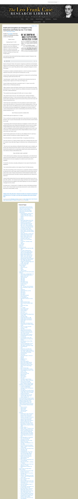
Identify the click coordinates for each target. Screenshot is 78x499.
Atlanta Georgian (23, 408)
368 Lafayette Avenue (24, 281)
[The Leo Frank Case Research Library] (39, 11)
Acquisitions (23, 285)
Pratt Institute (23, 389)
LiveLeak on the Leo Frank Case (26, 455)
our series (10, 33)
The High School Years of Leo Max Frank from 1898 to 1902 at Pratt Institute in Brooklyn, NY (26, 395)
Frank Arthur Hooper (24, 316)
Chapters (22, 216)
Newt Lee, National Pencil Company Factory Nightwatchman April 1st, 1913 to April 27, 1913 (27, 370)
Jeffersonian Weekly (24, 410)
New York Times (23, 411)
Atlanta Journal (23, 409)
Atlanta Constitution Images (25, 301)
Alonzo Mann (23, 294)
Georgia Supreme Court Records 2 (26, 319)
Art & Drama (21, 219)
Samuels (22, 269)
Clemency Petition (24, 310)
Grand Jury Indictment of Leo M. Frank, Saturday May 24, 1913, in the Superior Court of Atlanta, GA (27, 482)
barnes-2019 (21, 244)
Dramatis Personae (22, 247)
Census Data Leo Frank (24, 308)
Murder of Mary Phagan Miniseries (26, 362)
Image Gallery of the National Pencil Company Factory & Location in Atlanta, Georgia (27, 324)
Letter (21, 347)
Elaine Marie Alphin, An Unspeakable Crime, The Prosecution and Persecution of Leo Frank (27, 438)
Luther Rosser (23, 354)
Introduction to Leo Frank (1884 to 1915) (26, 384)
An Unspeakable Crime (24, 297)
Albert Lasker (23, 291)
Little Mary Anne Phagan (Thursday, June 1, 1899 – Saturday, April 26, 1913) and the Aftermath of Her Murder (27, 351)
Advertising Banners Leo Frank (26, 290)
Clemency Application (24, 309)
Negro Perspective (24, 458)
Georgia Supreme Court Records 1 (26, 318)
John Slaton (23, 328)
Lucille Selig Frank (24, 353)
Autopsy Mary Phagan (24, 305)
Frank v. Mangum (23, 479)
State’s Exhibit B (23, 376)
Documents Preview (24, 313)
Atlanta (22, 300)
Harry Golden (23, 266)
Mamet (22, 268)
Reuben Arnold (23, 375)
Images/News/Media (37, 21)
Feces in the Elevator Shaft (25, 478)
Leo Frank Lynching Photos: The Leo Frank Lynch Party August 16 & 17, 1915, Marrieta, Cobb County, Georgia (27, 344)
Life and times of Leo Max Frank (26, 348)
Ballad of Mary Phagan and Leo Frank (27, 220)
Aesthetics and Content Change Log (27, 215)
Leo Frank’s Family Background (26, 385)
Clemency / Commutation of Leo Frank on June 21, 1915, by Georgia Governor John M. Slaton (27, 476)
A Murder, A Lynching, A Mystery (24, 209)
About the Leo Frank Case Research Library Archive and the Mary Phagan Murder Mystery (25, 211)
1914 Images (23, 280)
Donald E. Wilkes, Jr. (24, 427)
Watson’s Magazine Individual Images (27, 383)
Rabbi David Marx (23, 374)
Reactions (21, 412)
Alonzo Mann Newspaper (25, 295)
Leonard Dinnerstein (24, 346)
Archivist (13, 31)
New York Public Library (24, 367)
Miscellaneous (23, 360)
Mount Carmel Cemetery (25, 361)
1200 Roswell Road (24, 277)
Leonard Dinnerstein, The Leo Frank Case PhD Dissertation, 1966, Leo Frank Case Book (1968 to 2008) (26, 452)
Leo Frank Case (23, 336)
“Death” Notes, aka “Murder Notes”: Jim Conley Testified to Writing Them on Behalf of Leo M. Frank (27, 275)
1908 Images (23, 279)
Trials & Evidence (22, 469)
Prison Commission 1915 (25, 373)
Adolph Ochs (23, 289)
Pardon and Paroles (24, 372)
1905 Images (23, 278)
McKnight (22, 357)
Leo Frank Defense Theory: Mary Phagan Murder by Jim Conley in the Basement (27, 338)
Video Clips (22, 243)
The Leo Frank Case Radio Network (25, 468)
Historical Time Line (24, 267)
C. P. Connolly (23, 307)
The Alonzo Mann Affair (24, 263)
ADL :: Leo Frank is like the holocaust (27, 286)
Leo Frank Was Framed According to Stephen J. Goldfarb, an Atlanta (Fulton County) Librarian (27, 446)
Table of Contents (23, 270)
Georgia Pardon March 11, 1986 (26, 317)
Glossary (22, 218)
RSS (44, 21)
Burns (22, 306)
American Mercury (24, 296)
